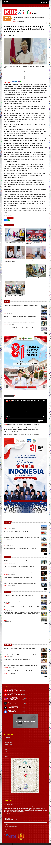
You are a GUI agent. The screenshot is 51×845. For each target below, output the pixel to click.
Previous (46, 23)
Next (47, 23)
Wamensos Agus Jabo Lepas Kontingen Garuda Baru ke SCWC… (35, 242)
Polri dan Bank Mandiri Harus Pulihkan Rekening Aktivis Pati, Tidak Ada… (19, 566)
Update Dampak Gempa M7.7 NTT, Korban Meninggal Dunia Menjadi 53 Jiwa (20, 548)
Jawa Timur (6, 603)
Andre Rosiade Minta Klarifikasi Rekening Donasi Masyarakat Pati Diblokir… (20, 583)
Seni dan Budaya (8, 747)
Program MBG (7, 737)
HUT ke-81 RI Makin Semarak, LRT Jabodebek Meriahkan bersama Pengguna (20, 316)
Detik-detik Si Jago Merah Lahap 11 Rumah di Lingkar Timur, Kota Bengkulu (21, 427)
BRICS (6, 751)
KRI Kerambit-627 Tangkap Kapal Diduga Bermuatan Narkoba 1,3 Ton (18, 595)
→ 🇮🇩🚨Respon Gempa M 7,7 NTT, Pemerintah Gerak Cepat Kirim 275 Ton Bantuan (21, 424)
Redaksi (6, 824)
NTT (4, 534)
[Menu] (4, 5)
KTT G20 (6, 754)
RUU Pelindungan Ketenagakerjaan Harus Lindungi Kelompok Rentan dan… (20, 322)
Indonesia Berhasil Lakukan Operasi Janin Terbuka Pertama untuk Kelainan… (20, 327)
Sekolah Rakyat (7, 740)
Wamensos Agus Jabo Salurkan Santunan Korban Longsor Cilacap (35, 278)
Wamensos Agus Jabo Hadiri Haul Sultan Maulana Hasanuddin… (13, 260)
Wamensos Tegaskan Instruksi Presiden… (35, 260)
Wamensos (10, 218)
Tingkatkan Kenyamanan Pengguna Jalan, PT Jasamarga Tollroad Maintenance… (21, 305)
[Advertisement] (25, 517)
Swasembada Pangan (8, 742)
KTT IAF (6, 756)
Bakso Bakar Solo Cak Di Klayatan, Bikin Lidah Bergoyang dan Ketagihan (19, 648)
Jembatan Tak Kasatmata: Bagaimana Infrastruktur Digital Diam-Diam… (19, 670)
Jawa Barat (7, 82)
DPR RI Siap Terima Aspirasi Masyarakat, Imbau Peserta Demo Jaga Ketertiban (20, 572)
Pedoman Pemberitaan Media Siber (11, 826)
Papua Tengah (7, 614)
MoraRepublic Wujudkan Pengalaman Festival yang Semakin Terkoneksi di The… (21, 311)
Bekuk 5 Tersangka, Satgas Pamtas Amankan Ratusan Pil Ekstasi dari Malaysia (22, 434)
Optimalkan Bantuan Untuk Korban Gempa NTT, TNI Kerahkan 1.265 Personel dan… (21, 537)
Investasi (6, 746)
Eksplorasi (6, 650)
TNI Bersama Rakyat (8, 744)
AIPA (5, 753)
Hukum (5, 609)
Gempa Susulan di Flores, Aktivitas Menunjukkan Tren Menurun (17, 531)
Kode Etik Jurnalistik (8, 828)
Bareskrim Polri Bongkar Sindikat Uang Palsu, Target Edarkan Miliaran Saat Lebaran (21, 618)
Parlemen (6, 324)
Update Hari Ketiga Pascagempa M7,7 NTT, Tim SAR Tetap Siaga (17, 542)
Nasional (14, 21)
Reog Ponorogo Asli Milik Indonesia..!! (13, 431)
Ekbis (5, 307)
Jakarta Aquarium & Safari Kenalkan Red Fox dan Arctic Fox (17, 659)
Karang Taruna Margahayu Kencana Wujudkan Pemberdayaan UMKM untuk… (20, 665)
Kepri (5, 597)
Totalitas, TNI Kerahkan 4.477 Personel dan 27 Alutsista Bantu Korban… (19, 526)
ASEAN (6, 749)
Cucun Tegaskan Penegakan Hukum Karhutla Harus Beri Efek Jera (18, 577)
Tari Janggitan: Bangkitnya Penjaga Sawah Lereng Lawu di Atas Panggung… (20, 654)
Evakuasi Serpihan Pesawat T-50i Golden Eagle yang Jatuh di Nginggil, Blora (21, 429)
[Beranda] (21, 11)
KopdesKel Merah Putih (9, 739)
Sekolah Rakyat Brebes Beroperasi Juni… (14, 242)
